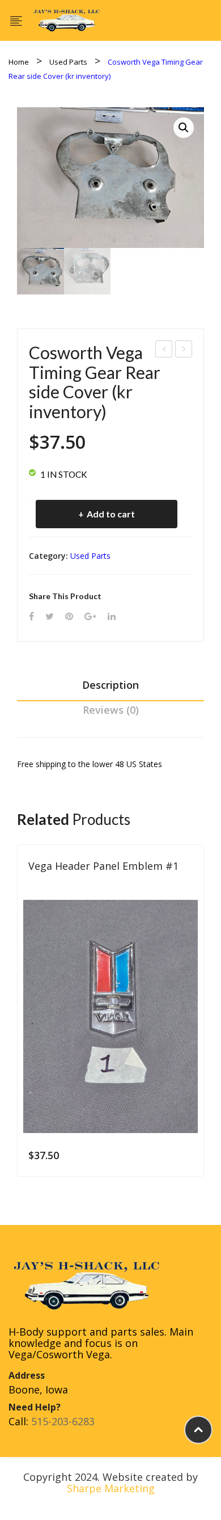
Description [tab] (110, 685)
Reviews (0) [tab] (111, 710)
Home (18, 62)
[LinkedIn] (112, 616)
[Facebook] (31, 616)
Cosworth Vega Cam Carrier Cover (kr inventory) (164, 350)
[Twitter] (49, 616)
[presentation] (17, 1018)
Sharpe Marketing (111, 1488)
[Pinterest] (69, 616)
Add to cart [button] (187, 1155)
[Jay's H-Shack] (66, 19)
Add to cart (111, 513)
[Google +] (90, 616)
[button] (183, 127)
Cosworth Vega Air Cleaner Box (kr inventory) (184, 350)
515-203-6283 (63, 1421)
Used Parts (68, 62)
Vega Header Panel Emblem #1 (103, 866)
